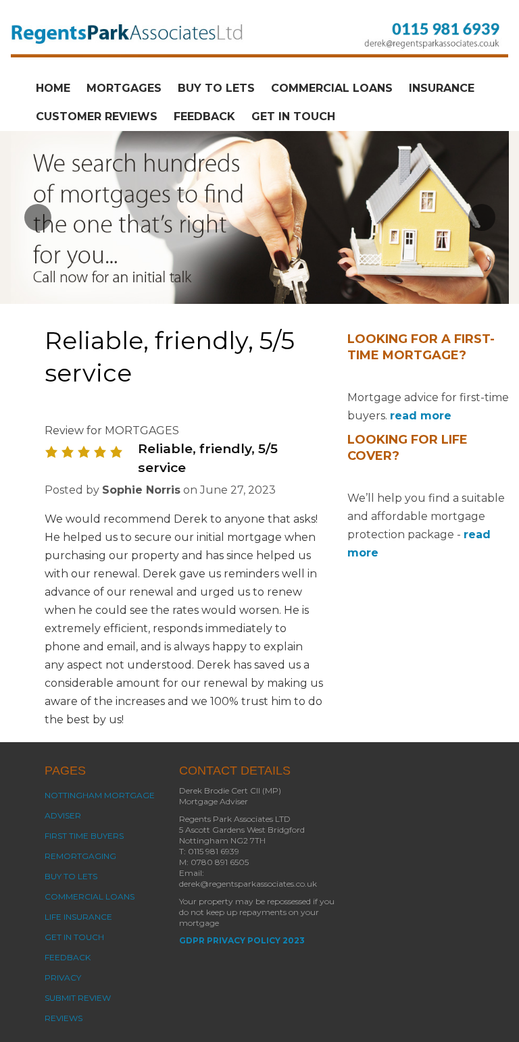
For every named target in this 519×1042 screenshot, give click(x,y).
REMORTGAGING (80, 856)
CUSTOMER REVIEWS (96, 116)
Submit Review (78, 998)
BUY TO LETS (216, 88)
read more (420, 415)
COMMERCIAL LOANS (332, 88)
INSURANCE (441, 88)
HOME (53, 88)
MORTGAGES (124, 88)
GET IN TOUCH (293, 116)
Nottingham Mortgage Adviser (100, 805)
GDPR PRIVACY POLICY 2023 (242, 940)
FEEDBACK (204, 116)
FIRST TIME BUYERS (84, 836)
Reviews (63, 1018)
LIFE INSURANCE (78, 917)
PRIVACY (63, 977)
